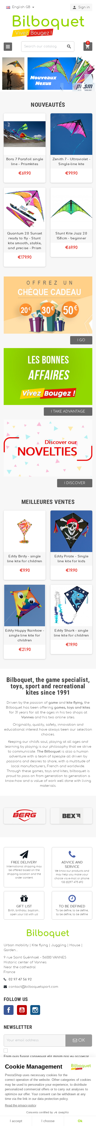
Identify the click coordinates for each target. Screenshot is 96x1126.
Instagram (35, 1010)
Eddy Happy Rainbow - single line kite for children (24, 635)
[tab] (48, 104)
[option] (34, 816)
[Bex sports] (34, 815)
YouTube (22, 1010)
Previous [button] (3, 815)
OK (81, 1040)
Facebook (9, 1010)
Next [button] (93, 815)
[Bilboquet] (48, 25)
